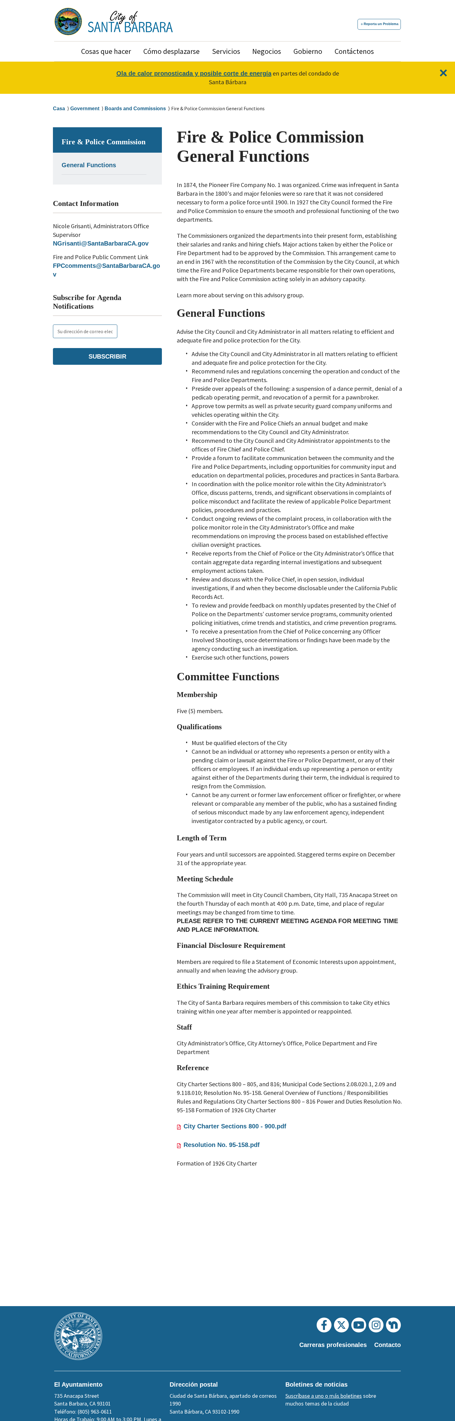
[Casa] (130, 22)
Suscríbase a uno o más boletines (323, 1395)
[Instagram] (376, 1325)
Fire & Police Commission (103, 142)
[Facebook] (324, 1325)
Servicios (226, 51)
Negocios (266, 51)
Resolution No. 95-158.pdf (222, 1144)
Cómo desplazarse (171, 51)
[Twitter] (341, 1325)
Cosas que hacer (106, 51)
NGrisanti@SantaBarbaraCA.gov (101, 243)
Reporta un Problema (381, 24)
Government (84, 108)
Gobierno (307, 51)
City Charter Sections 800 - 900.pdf (235, 1126)
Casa (59, 108)
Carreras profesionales (333, 1344)
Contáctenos (354, 51)
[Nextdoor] (393, 1325)
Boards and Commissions (135, 108)
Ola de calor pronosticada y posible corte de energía (193, 73)
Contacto (387, 1344)
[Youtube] (358, 1325)
